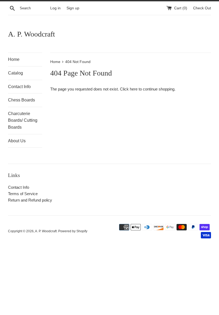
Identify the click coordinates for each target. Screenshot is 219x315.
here (134, 89)
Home (13, 59)
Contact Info (19, 86)
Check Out (202, 8)
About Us (17, 141)
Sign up (73, 8)
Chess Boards (21, 100)
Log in (55, 8)
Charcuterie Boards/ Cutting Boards (22, 120)
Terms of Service (23, 193)
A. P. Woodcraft (31, 34)
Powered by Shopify (72, 231)
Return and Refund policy (30, 200)
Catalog (15, 73)
